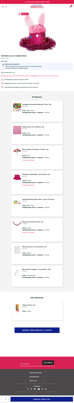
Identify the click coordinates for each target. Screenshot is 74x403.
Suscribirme (48, 362)
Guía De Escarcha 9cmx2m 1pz (33, 222)
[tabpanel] (37, 31)
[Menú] (3, 6)
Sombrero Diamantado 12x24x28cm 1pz (36, 174)
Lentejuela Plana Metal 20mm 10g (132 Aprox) (38, 199)
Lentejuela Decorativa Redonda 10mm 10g (36, 104)
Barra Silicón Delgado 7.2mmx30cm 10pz (36, 269)
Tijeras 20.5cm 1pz (29, 305)
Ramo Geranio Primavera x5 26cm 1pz (35, 149)
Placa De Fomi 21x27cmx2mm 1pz (34, 247)
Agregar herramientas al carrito (37, 330)
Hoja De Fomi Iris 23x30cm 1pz (33, 127)
